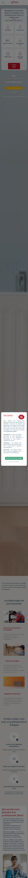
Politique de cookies (11, 431)
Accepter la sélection (14, 461)
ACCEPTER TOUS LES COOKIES (14, 458)
